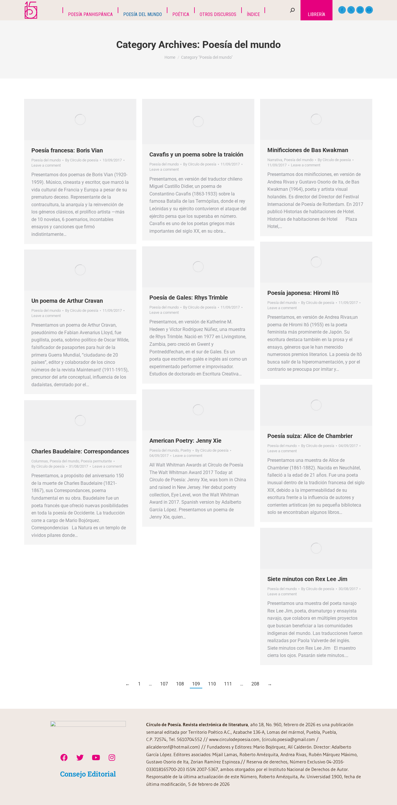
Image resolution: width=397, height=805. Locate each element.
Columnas (39, 461)
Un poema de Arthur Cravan (67, 300)
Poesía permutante (96, 461)
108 (180, 684)
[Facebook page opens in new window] (342, 10)
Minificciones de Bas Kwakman (307, 150)
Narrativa (274, 160)
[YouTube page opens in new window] (369, 10)
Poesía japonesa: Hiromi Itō (303, 292)
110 (212, 684)
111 (228, 684)
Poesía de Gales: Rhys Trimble (188, 297)
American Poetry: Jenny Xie (185, 440)
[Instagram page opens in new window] (360, 10)
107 (164, 684)
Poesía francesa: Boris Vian (67, 150)
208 (255, 684)
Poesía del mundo (46, 160)
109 (196, 684)
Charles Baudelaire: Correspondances (80, 451)
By (81, 160)
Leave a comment (46, 165)
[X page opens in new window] (351, 10)
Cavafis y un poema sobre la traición (196, 154)
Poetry (185, 450)
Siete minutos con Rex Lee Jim (307, 579)
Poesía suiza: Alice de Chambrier (310, 435)
